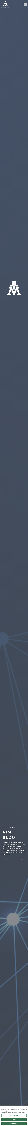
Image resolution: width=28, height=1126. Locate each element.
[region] (14, 1116)
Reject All (14, 1119)
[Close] (26, 1107)
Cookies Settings (14, 1115)
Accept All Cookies (14, 1123)
